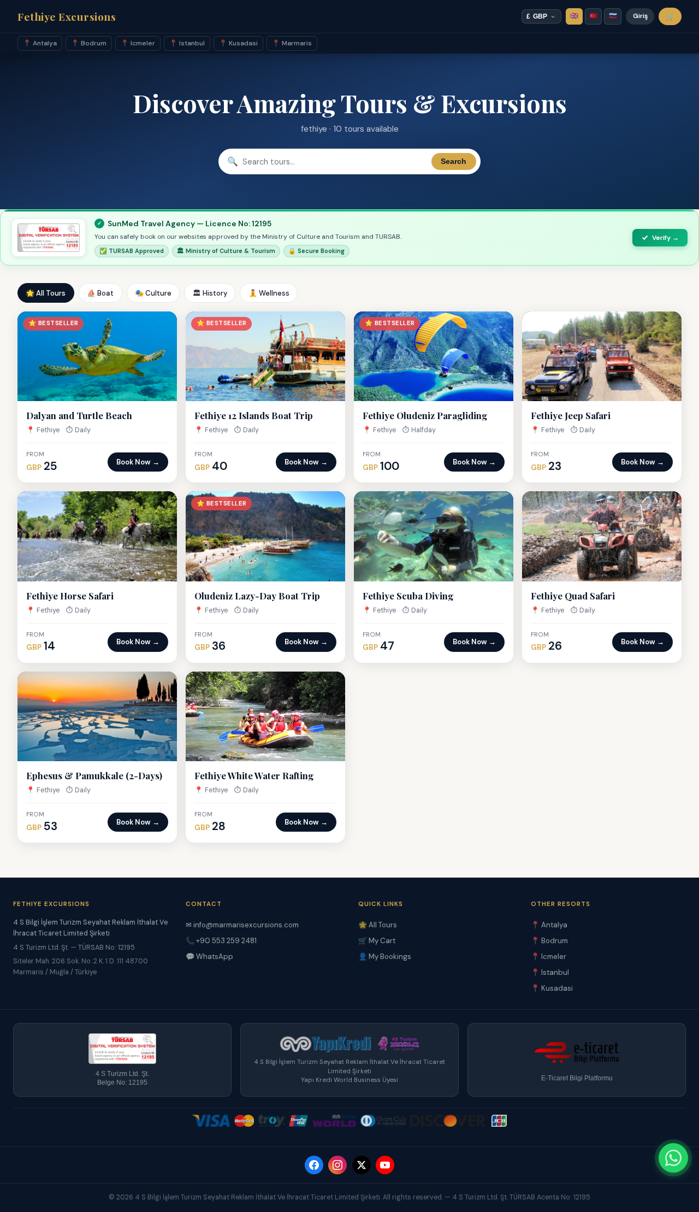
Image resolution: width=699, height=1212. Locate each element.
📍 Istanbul (187, 43)
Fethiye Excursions (66, 16)
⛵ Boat (100, 293)
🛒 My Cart (376, 940)
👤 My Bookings (384, 956)
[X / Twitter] (361, 1165)
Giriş (640, 15)
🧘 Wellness (268, 293)
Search (453, 161)
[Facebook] (314, 1165)
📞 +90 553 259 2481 (221, 940)
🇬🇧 (574, 15)
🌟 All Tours (46, 293)
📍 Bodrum (88, 43)
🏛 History (210, 293)
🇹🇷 (593, 15)
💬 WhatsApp (209, 956)
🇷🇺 (613, 15)
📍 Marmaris (292, 43)
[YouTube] (385, 1165)
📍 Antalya (40, 43)
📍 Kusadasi (238, 43)
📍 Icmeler (138, 43)
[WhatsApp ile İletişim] (673, 1158)
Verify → (665, 237)
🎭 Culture (153, 293)
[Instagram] (337, 1165)
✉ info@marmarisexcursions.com (242, 924)
